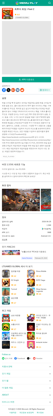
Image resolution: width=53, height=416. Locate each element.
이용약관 (12, 413)
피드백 (4, 240)
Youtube (39, 358)
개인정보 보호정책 (26, 413)
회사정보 (40, 413)
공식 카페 (8, 358)
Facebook (21, 358)
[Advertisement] (26, 47)
